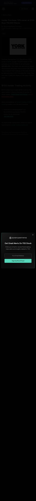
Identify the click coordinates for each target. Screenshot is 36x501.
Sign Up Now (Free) (18, 261)
